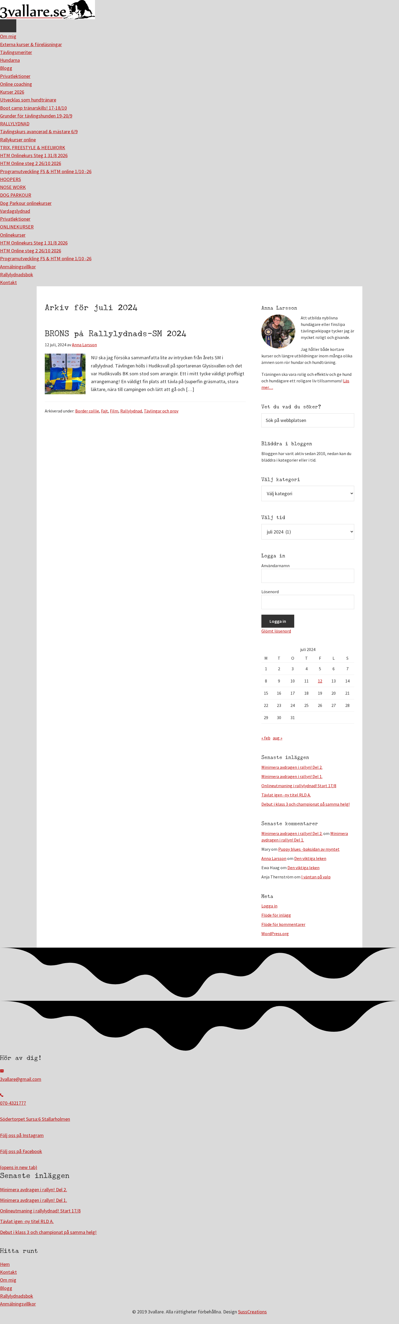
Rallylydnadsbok (16, 274)
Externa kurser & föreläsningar (31, 44)
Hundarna (10, 60)
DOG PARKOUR (15, 195)
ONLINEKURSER (17, 227)
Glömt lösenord (276, 631)
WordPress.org (275, 933)
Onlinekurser (13, 235)
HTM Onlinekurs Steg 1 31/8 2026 (34, 155)
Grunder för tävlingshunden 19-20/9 (36, 116)
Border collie (87, 411)
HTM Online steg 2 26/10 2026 (30, 163)
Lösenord (270, 591)
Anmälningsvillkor (18, 266)
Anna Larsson (273, 858)
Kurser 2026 (12, 92)
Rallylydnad (131, 411)
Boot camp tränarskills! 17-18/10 (33, 108)
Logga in (269, 906)
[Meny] (8, 25)
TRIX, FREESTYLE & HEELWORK (32, 147)
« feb (265, 738)
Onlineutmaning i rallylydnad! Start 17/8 (298, 785)
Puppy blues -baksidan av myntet (309, 849)
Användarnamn (275, 565)
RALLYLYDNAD (14, 123)
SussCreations (252, 1312)
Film (114, 411)
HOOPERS (10, 179)
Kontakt (8, 282)
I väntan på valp (316, 877)
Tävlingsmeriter (16, 52)
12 (320, 681)
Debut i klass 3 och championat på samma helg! (305, 804)
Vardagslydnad (15, 211)
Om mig (8, 36)
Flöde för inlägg (276, 915)
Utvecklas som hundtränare (28, 100)
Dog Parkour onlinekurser (26, 203)
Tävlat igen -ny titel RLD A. (286, 795)
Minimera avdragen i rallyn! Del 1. (291, 776)
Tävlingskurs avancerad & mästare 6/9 (39, 131)
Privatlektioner (15, 76)
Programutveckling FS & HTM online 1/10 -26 (45, 171)
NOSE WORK (13, 187)
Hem (5, 1264)
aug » (277, 738)
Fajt (104, 411)
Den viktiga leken (310, 858)
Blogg (6, 68)
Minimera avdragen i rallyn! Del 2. (291, 767)
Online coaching (16, 84)
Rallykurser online (18, 139)
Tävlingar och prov (161, 411)
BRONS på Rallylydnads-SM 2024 (115, 333)
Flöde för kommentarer (283, 924)
